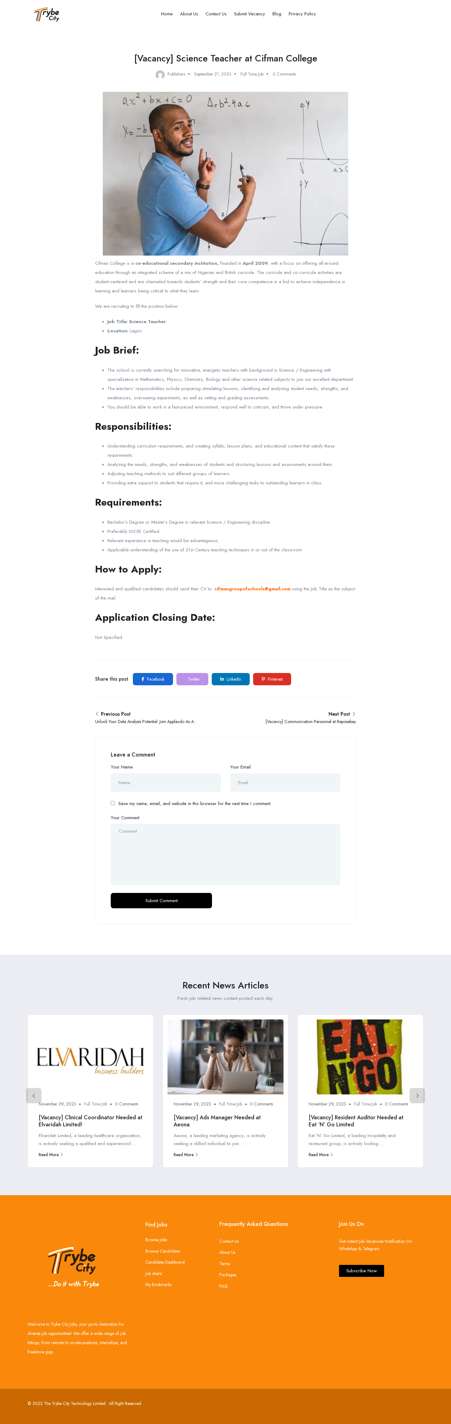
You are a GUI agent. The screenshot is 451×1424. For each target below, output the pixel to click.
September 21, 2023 (212, 74)
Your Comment (125, 817)
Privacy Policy (302, 13)
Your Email (240, 767)
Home (167, 13)
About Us (189, 13)
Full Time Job (252, 74)
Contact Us (216, 13)
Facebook (155, 679)
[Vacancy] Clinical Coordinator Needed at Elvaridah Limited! (90, 1121)
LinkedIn (233, 679)
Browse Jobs (156, 1240)
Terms (224, 1264)
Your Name (122, 767)
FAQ (223, 1286)
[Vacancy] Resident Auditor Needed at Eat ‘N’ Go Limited (356, 1121)
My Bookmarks (158, 1284)
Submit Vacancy (249, 13)
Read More (49, 1155)
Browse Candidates (162, 1251)
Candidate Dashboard (165, 1262)
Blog (276, 13)
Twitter (193, 679)
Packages (227, 1275)
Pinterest (275, 679)
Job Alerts (153, 1273)
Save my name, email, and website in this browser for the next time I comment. (195, 803)
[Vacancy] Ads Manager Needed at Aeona (217, 1121)
